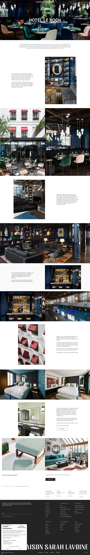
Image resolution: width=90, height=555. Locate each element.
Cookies (76, 529)
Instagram (40, 552)
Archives (61, 529)
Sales (61, 527)
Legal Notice (77, 527)
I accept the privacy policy (8, 516)
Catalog (76, 511)
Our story (47, 507)
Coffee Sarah (47, 511)
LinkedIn (57, 552)
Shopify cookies (6, 541)
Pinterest (52, 552)
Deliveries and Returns (64, 514)
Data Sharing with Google (8, 542)
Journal (46, 514)
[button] (2, 552)
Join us (46, 516)
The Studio (47, 505)
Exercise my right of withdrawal (66, 516)
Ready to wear (48, 533)
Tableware (47, 531)
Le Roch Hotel (62, 429)
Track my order (63, 511)
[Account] (84, 2)
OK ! (20, 548)
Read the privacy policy (6, 537)
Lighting (46, 529)
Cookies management (7, 543)
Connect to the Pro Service (80, 507)
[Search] (79, 2)
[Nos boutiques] (82, 2)
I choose (7, 548)
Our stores (47, 509)
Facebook (46, 552)
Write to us (50, 479)
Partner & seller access (79, 509)
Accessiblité (77, 531)
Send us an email (63, 507)
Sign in (61, 505)
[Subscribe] (30, 513)
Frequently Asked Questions (65, 509)
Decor (46, 527)
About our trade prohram (79, 505)
